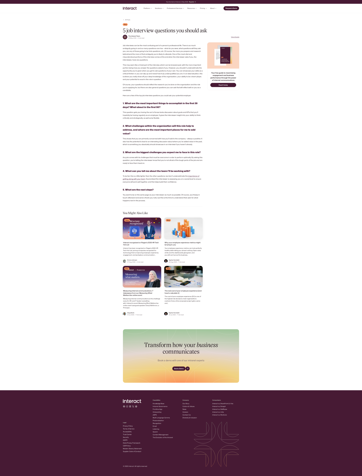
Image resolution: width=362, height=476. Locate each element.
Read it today (223, 85)
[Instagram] (127, 406)
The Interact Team (134, 36)
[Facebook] (124, 406)
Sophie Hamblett (174, 260)
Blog (125, 24)
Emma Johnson (132, 260)
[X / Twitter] (133, 406)
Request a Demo (231, 8)
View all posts (235, 37)
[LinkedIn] (130, 406)
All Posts (127, 20)
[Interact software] (136, 401)
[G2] (136, 406)
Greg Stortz (130, 313)
